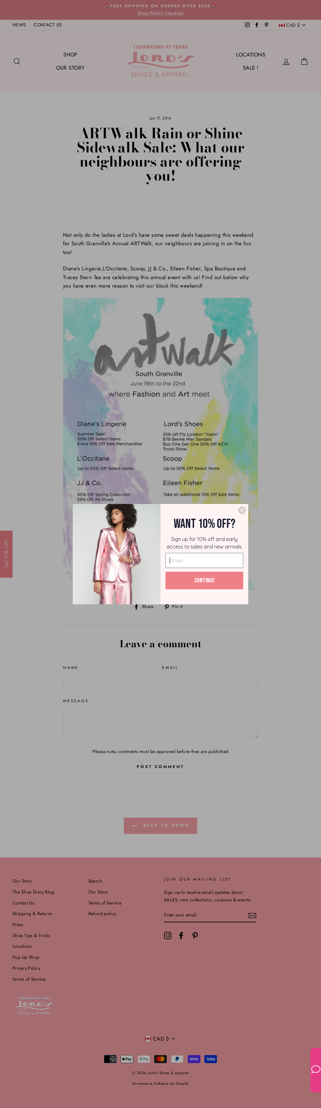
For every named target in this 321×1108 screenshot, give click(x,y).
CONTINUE (204, 580)
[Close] (242, 510)
